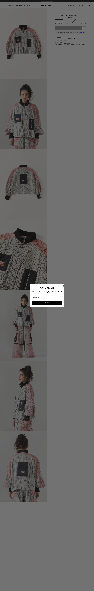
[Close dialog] (62, 286)
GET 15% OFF (47, 302)
